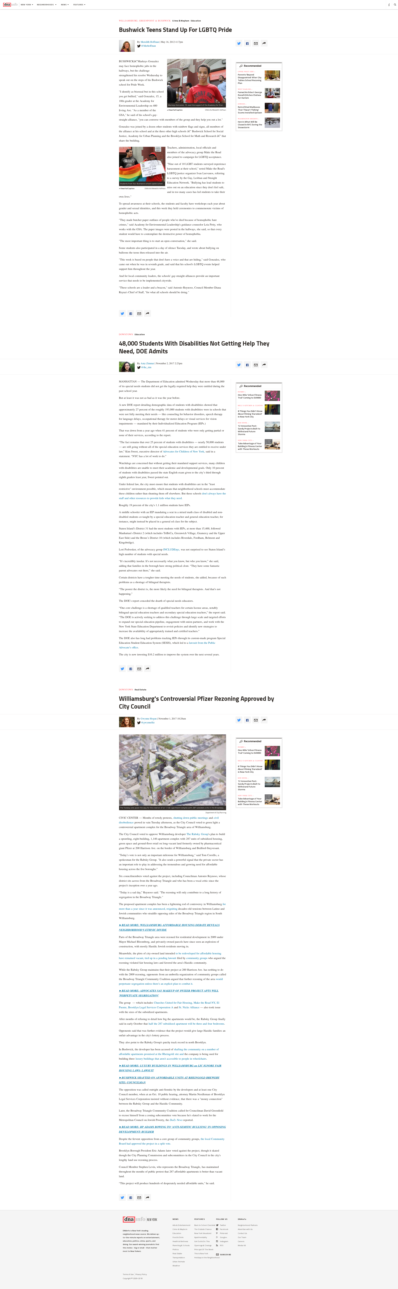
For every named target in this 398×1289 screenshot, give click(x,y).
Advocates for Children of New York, (184, 451)
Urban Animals (179, 1261)
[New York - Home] (10, 4)
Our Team (242, 1237)
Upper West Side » (246, 71)
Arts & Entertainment (181, 1225)
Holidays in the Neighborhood (207, 1257)
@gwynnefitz (148, 722)
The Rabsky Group (197, 834)
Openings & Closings (202, 1245)
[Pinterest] (217, 1233)
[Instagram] (217, 1241)
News (64, 4)
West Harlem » (245, 89)
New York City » (246, 440)
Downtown (126, 334)
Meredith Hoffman (150, 41)
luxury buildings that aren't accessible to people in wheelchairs (170, 1058)
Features (78, 4)
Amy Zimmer (147, 363)
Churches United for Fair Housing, (173, 1002)
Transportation (179, 1257)
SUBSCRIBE (225, 1254)
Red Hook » (243, 423)
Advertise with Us (245, 1229)
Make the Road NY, (205, 1002)
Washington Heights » (248, 119)
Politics (176, 1249)
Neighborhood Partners (248, 1225)
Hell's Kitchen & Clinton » (250, 406)
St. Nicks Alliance (188, 1007)
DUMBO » (242, 392)
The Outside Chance (203, 1229)
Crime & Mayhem (180, 20)
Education (196, 20)
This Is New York (201, 1253)
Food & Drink (178, 1237)
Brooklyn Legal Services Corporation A (150, 1007)
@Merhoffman (148, 45)
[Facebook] (217, 1229)
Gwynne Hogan (149, 718)
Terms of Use (128, 1274)
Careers (241, 1241)
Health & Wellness (180, 1241)
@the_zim (146, 367)
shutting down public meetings (190, 817)
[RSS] (217, 1245)
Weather (176, 1265)
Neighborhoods (45, 4)
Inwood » (242, 104)
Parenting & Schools (181, 1245)
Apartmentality (200, 1237)
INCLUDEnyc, (171, 549)
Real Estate (140, 689)
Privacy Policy (141, 1274)
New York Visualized (202, 1233)
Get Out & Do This (202, 1241)
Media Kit (242, 1245)
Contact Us (242, 1233)
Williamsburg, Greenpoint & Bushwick (145, 20)
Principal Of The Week (203, 1249)
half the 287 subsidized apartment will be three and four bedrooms (186, 1023)
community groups (196, 958)
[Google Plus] (217, 1237)
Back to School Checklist (204, 1225)
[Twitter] (217, 1225)
